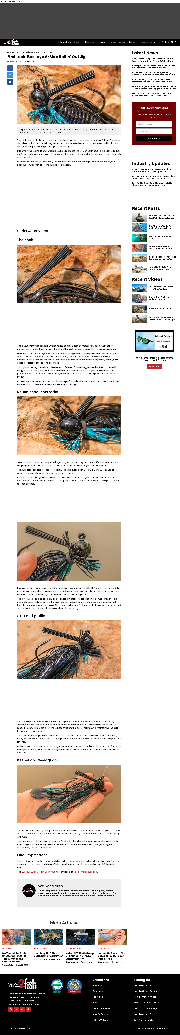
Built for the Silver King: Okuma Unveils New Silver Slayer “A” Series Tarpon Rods (152, 184)
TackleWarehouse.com (86, 871)
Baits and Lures (44, 52)
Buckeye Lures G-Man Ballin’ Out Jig (55, 353)
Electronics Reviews (75, 949)
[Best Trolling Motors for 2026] (139, 238)
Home (10, 52)
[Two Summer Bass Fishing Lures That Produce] (139, 288)
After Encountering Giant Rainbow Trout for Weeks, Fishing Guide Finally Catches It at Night (153, 60)
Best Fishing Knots (143, 1019)
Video (76, 42)
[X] (16, 1009)
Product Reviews (101, 1008)
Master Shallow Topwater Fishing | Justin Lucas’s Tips (162, 318)
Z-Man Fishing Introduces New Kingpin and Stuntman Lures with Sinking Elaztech (152, 170)
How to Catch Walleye (145, 1008)
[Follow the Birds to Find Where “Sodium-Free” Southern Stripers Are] (139, 268)
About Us (154, 42)
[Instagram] (28, 1009)
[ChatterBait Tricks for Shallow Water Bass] (139, 298)
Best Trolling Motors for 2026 (160, 237)
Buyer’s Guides (118, 42)
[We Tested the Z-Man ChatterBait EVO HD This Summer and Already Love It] (139, 248)
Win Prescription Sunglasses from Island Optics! (154, 359)
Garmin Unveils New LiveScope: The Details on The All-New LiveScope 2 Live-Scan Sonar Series (154, 178)
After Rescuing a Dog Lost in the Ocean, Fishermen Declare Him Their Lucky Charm (152, 80)
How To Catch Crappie (146, 991)
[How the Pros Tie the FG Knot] (139, 309)
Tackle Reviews (89, 42)
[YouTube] (22, 1009)
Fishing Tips (63, 42)
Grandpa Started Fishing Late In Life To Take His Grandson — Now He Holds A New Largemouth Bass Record (153, 67)
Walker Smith (50, 886)
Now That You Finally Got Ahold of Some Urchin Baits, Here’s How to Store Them (162, 228)
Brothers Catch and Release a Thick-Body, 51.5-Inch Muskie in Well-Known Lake (152, 94)
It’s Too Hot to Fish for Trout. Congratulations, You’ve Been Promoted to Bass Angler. (162, 260)
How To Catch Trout (144, 1014)
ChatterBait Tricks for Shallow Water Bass (159, 298)
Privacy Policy (164, 1028)
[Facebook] (10, 1009)
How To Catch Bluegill (145, 996)
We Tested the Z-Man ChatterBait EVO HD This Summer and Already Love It (162, 248)
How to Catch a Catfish (146, 1002)
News (104, 42)
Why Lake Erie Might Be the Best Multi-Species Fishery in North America (162, 218)
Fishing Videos (100, 1019)
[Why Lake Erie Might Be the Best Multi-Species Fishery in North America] (139, 217)
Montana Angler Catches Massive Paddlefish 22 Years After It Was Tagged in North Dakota (154, 87)
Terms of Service (145, 1028)
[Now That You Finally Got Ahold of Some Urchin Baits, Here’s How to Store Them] (139, 227)
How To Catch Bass (144, 985)
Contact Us (98, 991)
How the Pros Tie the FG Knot (162, 308)
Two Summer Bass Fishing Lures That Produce (161, 287)
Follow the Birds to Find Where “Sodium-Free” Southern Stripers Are (160, 269)
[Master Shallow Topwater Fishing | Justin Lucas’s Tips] (139, 319)
